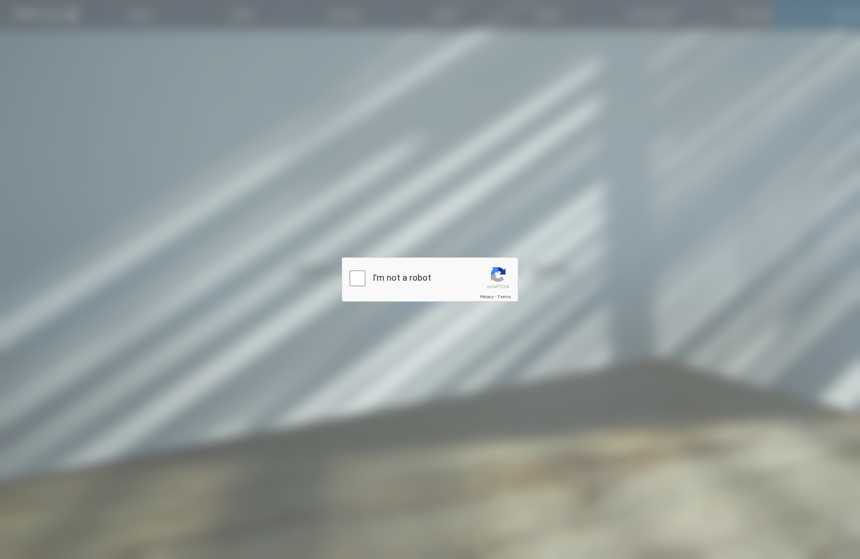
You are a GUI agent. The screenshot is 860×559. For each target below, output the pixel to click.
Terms (504, 296)
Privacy (487, 296)
